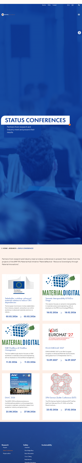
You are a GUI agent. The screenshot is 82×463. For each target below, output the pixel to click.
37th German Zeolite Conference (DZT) (61, 397)
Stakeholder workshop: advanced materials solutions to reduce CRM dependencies (18, 300)
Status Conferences (8, 450)
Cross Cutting (28, 456)
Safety (25, 445)
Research (12, 248)
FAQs (49, 5)
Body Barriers (28, 459)
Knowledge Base (29, 450)
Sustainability (47, 445)
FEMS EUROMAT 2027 (55, 348)
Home (4, 248)
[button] (79, 32)
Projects (5, 447)
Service (44, 5)
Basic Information (29, 453)
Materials (27, 447)
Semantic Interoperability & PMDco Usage (59, 299)
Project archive (6, 453)
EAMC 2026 (10, 397)
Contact (54, 5)
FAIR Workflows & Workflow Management (16, 349)
